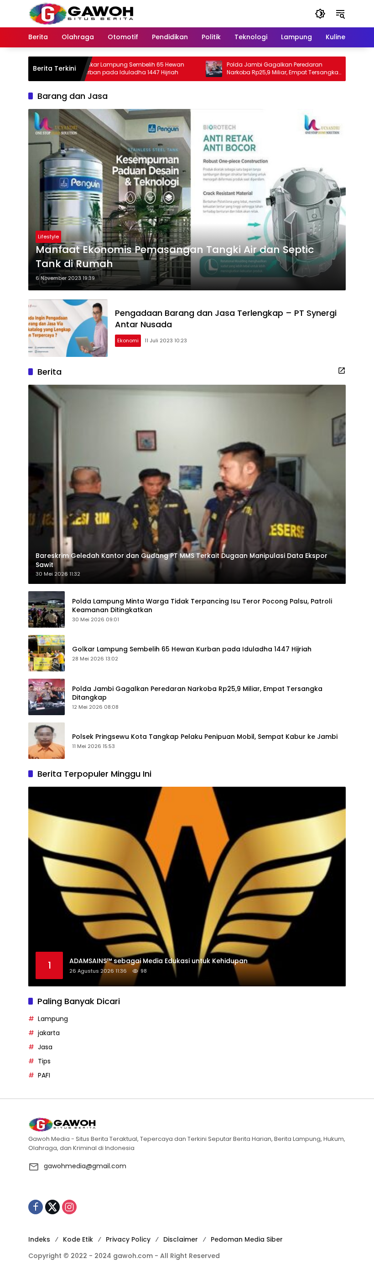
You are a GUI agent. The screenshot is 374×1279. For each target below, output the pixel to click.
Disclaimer (180, 1239)
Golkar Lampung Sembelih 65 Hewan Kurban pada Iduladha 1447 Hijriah (103, 68)
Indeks (39, 1239)
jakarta (49, 1032)
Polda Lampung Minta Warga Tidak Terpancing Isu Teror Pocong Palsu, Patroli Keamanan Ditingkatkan (202, 606)
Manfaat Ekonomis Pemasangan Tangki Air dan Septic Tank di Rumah (175, 257)
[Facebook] (35, 1207)
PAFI (44, 1075)
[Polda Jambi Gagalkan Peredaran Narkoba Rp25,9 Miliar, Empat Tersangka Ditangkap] (184, 69)
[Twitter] (52, 1207)
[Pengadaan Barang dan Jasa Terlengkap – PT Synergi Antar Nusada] (68, 328)
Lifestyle (48, 236)
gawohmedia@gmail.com (85, 1166)
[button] (320, 13)
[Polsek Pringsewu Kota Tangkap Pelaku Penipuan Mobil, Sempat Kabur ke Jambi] (330, 69)
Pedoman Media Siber (247, 1239)
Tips (44, 1061)
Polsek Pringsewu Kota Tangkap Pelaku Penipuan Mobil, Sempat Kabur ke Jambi (205, 736)
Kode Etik (78, 1239)
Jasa (45, 1047)
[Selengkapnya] (342, 370)
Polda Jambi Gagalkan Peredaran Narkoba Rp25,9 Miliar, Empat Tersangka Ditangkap (253, 69)
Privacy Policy (128, 1239)
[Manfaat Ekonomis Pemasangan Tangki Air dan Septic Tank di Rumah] (187, 199)
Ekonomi (128, 340)
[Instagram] (69, 1207)
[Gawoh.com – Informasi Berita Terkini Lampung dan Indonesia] (81, 13)
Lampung (53, 1018)
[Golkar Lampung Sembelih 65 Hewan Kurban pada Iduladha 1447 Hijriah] (46, 653)
